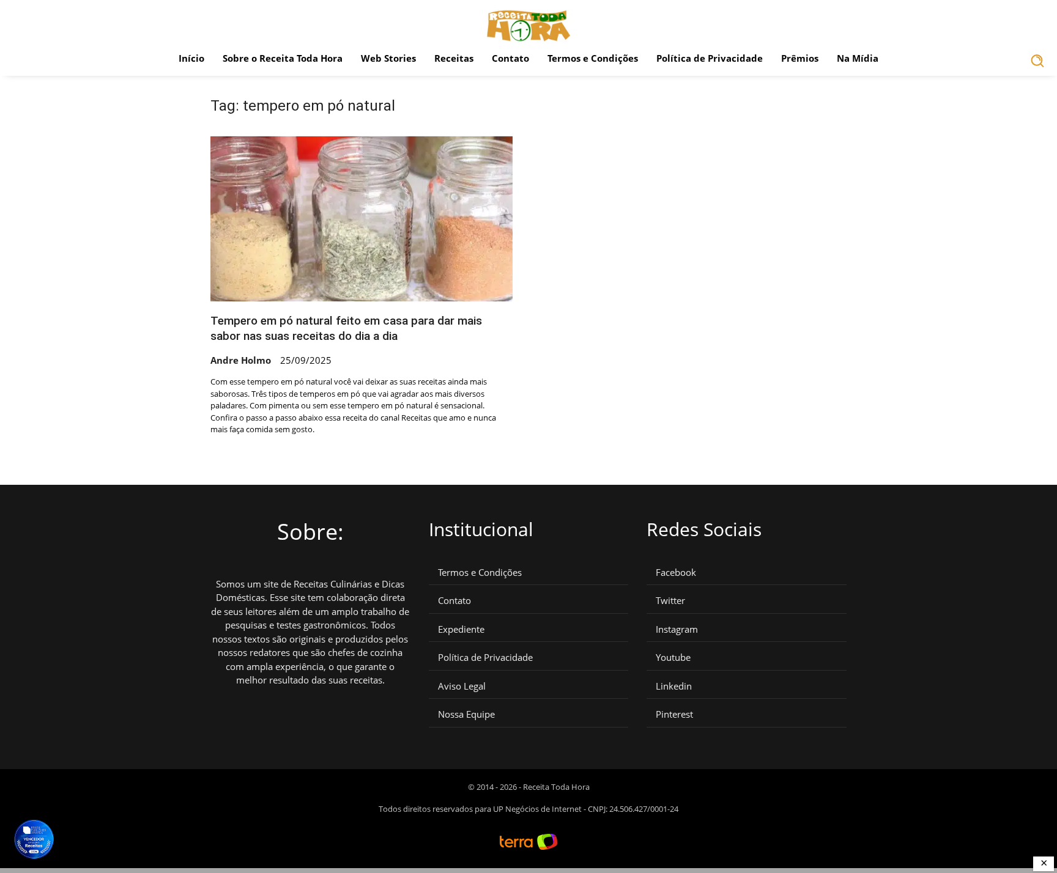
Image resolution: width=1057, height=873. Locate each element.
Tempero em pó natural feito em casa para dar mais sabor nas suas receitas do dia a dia (346, 328)
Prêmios (799, 58)
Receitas (453, 58)
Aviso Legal (462, 686)
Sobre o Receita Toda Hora (283, 58)
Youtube (673, 657)
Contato (510, 58)
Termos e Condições (592, 58)
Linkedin (674, 686)
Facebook (676, 572)
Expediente (461, 629)
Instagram (677, 629)
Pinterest (674, 714)
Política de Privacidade (709, 58)
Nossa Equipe (466, 714)
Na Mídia (857, 58)
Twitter (670, 600)
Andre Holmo (240, 360)
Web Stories (388, 58)
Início (191, 58)
